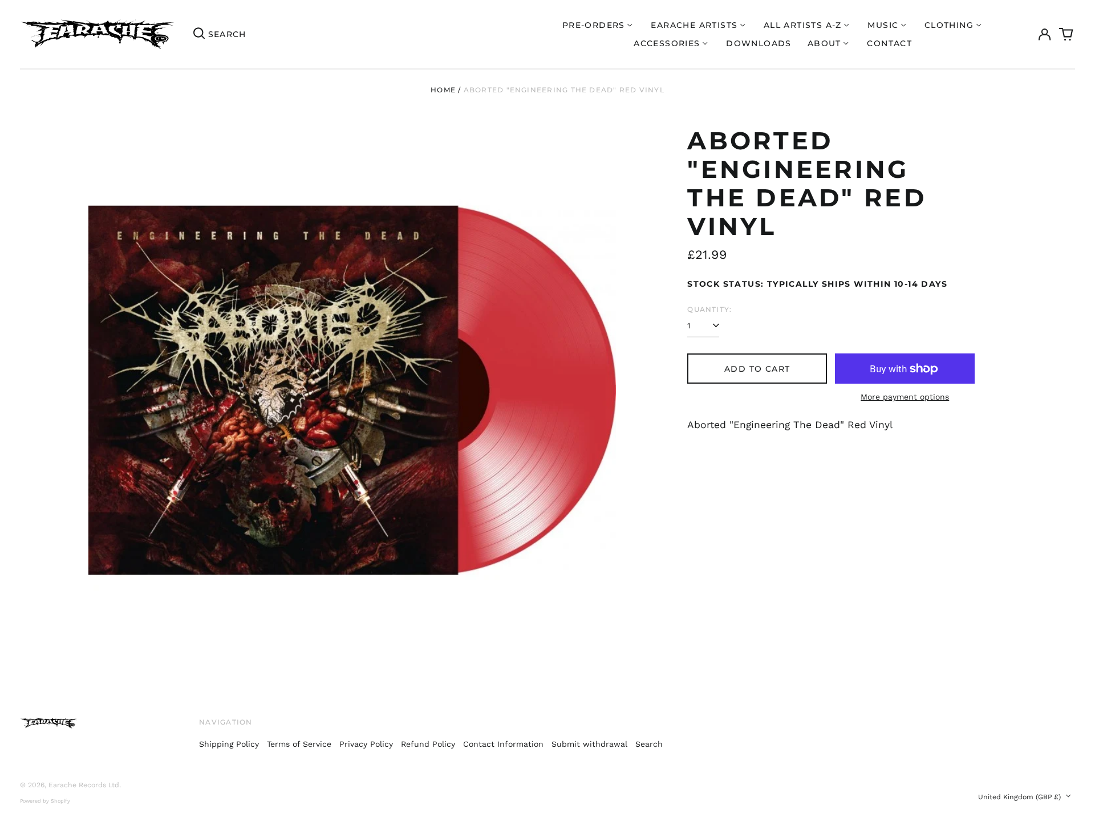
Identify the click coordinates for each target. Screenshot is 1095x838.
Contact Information (503, 743)
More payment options (905, 396)
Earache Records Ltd (83, 785)
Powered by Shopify (45, 801)
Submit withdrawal (589, 743)
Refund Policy (428, 743)
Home (443, 90)
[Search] (199, 34)
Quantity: (709, 309)
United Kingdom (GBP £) (1020, 797)
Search (649, 743)
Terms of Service (299, 743)
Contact (889, 43)
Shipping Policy (229, 743)
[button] (1066, 34)
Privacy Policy (366, 743)
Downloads (759, 43)
